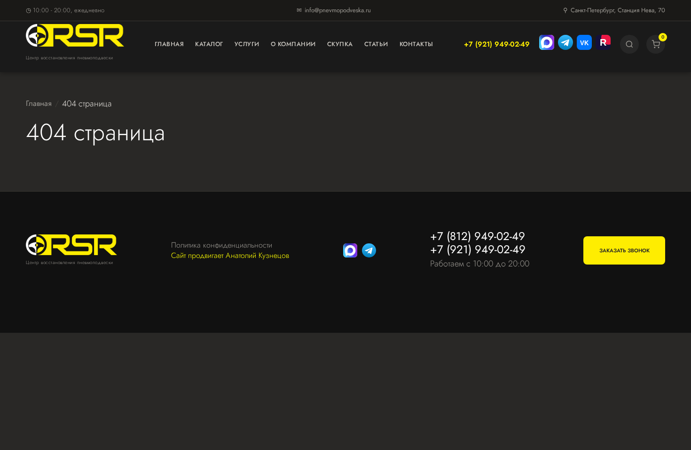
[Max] (546, 44)
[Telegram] (565, 44)
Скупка (340, 44)
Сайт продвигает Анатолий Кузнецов (230, 255)
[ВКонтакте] (584, 44)
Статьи (376, 44)
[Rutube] (603, 44)
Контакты (416, 44)
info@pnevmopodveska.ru (338, 10)
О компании (293, 44)
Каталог (209, 44)
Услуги (247, 44)
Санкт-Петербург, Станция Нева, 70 (618, 10)
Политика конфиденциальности (221, 245)
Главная (169, 44)
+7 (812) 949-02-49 (477, 236)
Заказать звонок (624, 250)
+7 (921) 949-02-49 (497, 44)
